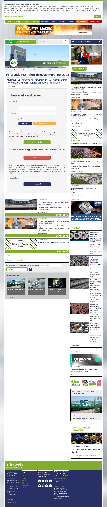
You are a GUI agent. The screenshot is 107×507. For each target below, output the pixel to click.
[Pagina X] (50, 481)
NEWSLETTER (25, 487)
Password (14, 113)
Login (26, 123)
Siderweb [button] (44, 21)
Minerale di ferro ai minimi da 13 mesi (95, 308)
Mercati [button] (27, 21)
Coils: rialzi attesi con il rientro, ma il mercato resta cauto (96, 238)
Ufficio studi (17, 70)
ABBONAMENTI (25, 483)
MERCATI (24, 478)
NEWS (23, 475)
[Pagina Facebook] (46, 481)
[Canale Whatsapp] (50, 486)
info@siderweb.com (13, 488)
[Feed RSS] (46, 486)
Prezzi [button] (18, 21)
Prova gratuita (37, 142)
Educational (81, 21)
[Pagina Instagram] (43, 481)
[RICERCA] (66, 42)
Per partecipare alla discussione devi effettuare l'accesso (22, 265)
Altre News (9, 255)
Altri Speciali (75, 375)
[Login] (30, 269)
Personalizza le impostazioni (13, 16)
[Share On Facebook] (67, 215)
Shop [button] (71, 21)
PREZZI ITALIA (25, 477)
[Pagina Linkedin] (39, 481)
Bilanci (35, 21)
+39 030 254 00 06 (12, 486)
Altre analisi (75, 345)
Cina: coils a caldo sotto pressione (95, 327)
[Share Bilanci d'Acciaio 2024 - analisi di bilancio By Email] (57, 251)
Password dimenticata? (45, 123)
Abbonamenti (95, 21)
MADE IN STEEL (25, 485)
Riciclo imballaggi (81, 429)
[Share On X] (64, 215)
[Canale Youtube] (39, 486)
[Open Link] (53, 30)
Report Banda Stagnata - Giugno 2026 (84, 369)
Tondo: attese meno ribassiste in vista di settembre (95, 285)
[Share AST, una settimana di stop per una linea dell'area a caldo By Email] (57, 215)
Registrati (37, 184)
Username (13, 108)
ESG (53, 21)
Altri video (9, 297)
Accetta (97, 16)
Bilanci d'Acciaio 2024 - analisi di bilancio (53, 242)
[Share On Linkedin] (60, 215)
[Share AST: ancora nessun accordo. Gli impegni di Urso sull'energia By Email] (57, 236)
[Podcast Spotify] (43, 486)
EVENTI (23, 482)
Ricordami (24, 119)
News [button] (9, 21)
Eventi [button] (62, 21)
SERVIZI (24, 480)
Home (8, 70)
